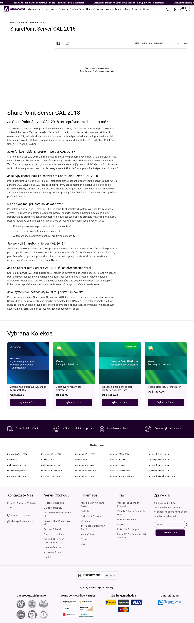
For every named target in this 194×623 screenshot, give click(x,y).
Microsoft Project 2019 (51, 471)
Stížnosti (85, 521)
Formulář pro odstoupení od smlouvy (132, 536)
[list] (67, 43)
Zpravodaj (162, 495)
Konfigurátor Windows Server (92, 504)
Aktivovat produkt (53, 552)
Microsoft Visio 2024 (16, 476)
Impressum (123, 524)
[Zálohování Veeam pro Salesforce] (74, 363)
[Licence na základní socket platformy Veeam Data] (120, 363)
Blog (83, 544)
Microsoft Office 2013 (159, 454)
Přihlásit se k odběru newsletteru (55, 541)
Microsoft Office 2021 (51, 454)
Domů (13, 22)
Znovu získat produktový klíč (57, 523)
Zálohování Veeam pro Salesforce (68, 388)
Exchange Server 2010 (51, 465)
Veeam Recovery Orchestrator (164, 386)
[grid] (58, 43)
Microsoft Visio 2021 (50, 476)
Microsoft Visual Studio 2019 (162, 476)
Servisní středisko (53, 529)
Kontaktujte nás (20, 495)
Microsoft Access (117, 460)
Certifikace (86, 511)
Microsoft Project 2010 (159, 471)
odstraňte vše (108, 71)
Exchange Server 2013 (17, 465)
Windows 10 (46, 460)
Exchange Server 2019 (159, 460)
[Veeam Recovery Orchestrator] (166, 363)
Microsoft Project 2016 (85, 471)
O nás (84, 539)
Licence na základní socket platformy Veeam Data (117, 388)
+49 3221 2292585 (20, 515)
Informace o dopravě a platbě (93, 527)
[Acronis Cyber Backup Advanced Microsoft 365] (28, 363)
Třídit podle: (141, 43)
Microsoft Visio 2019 (84, 476)
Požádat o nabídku (54, 502)
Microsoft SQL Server (85, 465)
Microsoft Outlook (117, 465)
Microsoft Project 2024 (159, 465)
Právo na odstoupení (128, 529)
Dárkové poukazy (53, 507)
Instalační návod (89, 534)
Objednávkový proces (55, 534)
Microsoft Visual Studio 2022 (122, 476)
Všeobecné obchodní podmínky (128, 504)
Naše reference (52, 547)
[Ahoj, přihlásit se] (175, 9)
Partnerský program (91, 516)
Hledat (47, 557)
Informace (89, 495)
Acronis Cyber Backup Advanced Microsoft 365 (28, 388)
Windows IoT (81, 460)
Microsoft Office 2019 (85, 454)
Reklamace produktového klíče (57, 514)
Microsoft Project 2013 (119, 471)
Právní (122, 495)
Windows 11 (12, 460)
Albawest (93, 587)
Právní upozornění (126, 519)
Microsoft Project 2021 (17, 471)
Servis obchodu (56, 495)
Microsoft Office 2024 (17, 454)
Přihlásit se (170, 532)
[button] (34, 9)
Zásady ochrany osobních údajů (131, 513)
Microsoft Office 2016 (119, 454)
